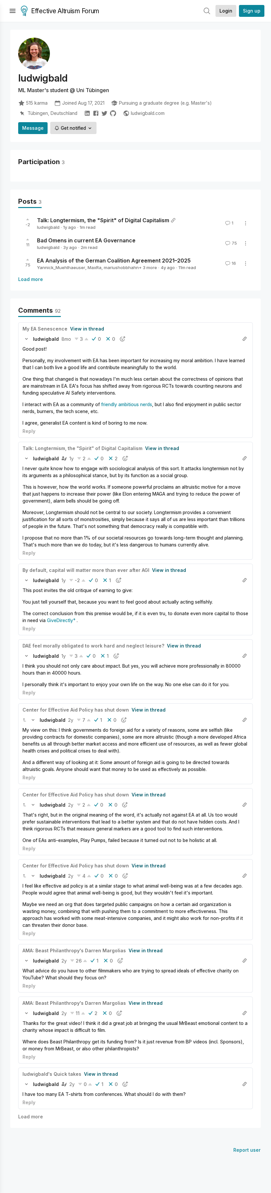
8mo (66, 339)
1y (71, 458)
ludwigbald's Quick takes (51, 1074)
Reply (28, 431)
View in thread (87, 329)
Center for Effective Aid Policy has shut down (75, 710)
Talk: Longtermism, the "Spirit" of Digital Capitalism (103, 220)
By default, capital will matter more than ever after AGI (85, 570)
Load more (30, 279)
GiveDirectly (60, 620)
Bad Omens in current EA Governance (86, 240)
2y (70, 720)
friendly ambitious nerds (126, 404)
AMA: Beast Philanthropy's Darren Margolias (74, 950)
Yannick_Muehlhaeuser (61, 267)
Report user (247, 1150)
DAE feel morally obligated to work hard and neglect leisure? (93, 646)
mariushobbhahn (121, 267)
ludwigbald (48, 227)
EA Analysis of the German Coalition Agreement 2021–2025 (114, 260)
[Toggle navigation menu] (13, 11)
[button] (26, 339)
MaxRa (94, 267)
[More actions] (245, 223)
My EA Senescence (44, 329)
